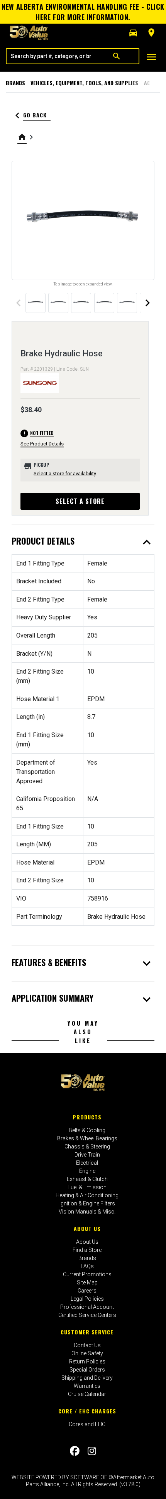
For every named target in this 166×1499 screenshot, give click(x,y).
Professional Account (87, 1307)
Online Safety (87, 1353)
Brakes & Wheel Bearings (87, 1138)
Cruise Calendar (87, 1394)
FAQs (87, 1266)
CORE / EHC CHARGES (87, 1411)
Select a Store (80, 501)
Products (87, 1117)
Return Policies (87, 1361)
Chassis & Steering (87, 1146)
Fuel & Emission (87, 1187)
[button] (133, 33)
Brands (15, 83)
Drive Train (87, 1155)
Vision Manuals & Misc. (87, 1211)
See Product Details (42, 444)
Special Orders (87, 1370)
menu (151, 57)
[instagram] (92, 1451)
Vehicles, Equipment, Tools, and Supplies (84, 83)
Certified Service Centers (87, 1315)
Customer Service (87, 1332)
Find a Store (87, 1250)
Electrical (87, 1163)
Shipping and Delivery (87, 1378)
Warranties (87, 1386)
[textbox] (51, 56)
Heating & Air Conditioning (87, 1195)
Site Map (87, 1282)
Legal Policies (87, 1299)
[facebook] (75, 1451)
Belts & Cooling (87, 1130)
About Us (87, 1228)
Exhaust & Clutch (87, 1179)
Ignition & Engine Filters (87, 1203)
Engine (87, 1171)
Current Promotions (87, 1274)
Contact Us (87, 1345)
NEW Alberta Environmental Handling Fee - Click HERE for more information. (83, 12)
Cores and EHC (87, 1424)
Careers (87, 1291)
